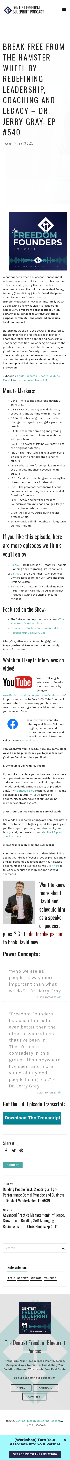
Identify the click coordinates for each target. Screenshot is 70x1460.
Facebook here (28, 740)
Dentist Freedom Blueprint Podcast (28, 9)
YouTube (50, 1278)
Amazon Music (33, 380)
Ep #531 (15, 565)
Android (17, 380)
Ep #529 (16, 586)
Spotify (43, 376)
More (48, 380)
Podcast (7, 143)
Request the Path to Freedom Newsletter (36, 628)
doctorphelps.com (46, 934)
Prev (9, 1184)
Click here (53, 865)
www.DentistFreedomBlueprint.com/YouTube (31, 695)
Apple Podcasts (27, 376)
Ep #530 (16, 573)
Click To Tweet (46, 997)
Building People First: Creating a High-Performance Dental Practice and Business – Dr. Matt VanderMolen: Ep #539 (33, 1195)
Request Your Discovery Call (28, 632)
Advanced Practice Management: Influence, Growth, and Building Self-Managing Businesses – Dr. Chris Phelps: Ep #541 (34, 1220)
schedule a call (26, 790)
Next (6, 1210)
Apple (11, 1278)
